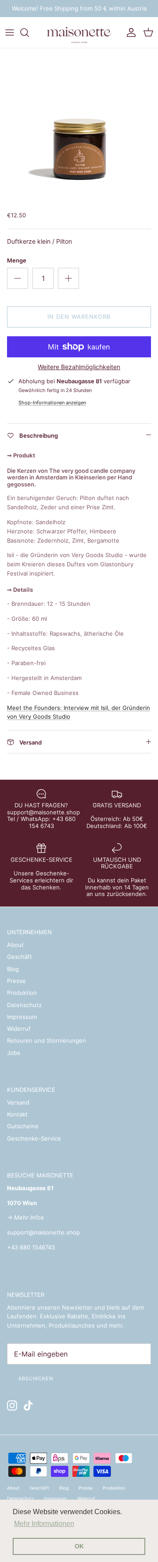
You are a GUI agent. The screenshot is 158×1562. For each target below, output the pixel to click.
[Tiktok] (28, 1405)
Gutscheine (23, 1126)
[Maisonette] (79, 32)
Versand (18, 1102)
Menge (16, 260)
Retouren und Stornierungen (46, 1040)
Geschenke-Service (34, 1138)
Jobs (13, 1052)
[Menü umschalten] (9, 32)
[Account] (129, 32)
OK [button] (79, 1546)
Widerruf (19, 1028)
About (15, 944)
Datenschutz (24, 1004)
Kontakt (17, 1114)
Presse (16, 980)
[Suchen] (29, 32)
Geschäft (19, 956)
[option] (79, 127)
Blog (13, 968)
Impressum (22, 1016)
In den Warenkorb (79, 316)
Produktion (22, 992)
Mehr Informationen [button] (44, 1523)
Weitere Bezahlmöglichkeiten (79, 367)
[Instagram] (12, 1405)
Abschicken (35, 1378)
